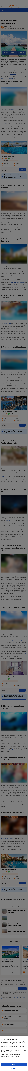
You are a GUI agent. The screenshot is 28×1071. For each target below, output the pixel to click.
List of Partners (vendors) (6, 1061)
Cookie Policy (10, 1053)
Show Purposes (14, 1068)
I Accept (14, 1064)
